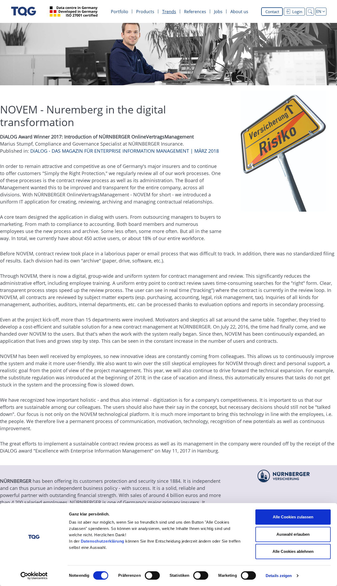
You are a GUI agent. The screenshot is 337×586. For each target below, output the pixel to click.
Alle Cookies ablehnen (293, 551)
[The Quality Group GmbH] (24, 11)
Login (297, 11)
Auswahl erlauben (293, 534)
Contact (272, 11)
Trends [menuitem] (169, 11)
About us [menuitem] (239, 11)
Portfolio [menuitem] (119, 11)
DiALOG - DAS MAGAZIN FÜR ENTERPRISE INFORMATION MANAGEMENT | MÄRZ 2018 (124, 151)
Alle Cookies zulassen (293, 517)
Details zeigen (279, 575)
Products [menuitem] (145, 11)
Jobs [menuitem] (218, 11)
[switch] (152, 575)
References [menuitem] (195, 11)
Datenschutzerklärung (102, 541)
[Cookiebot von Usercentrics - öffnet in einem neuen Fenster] (34, 576)
